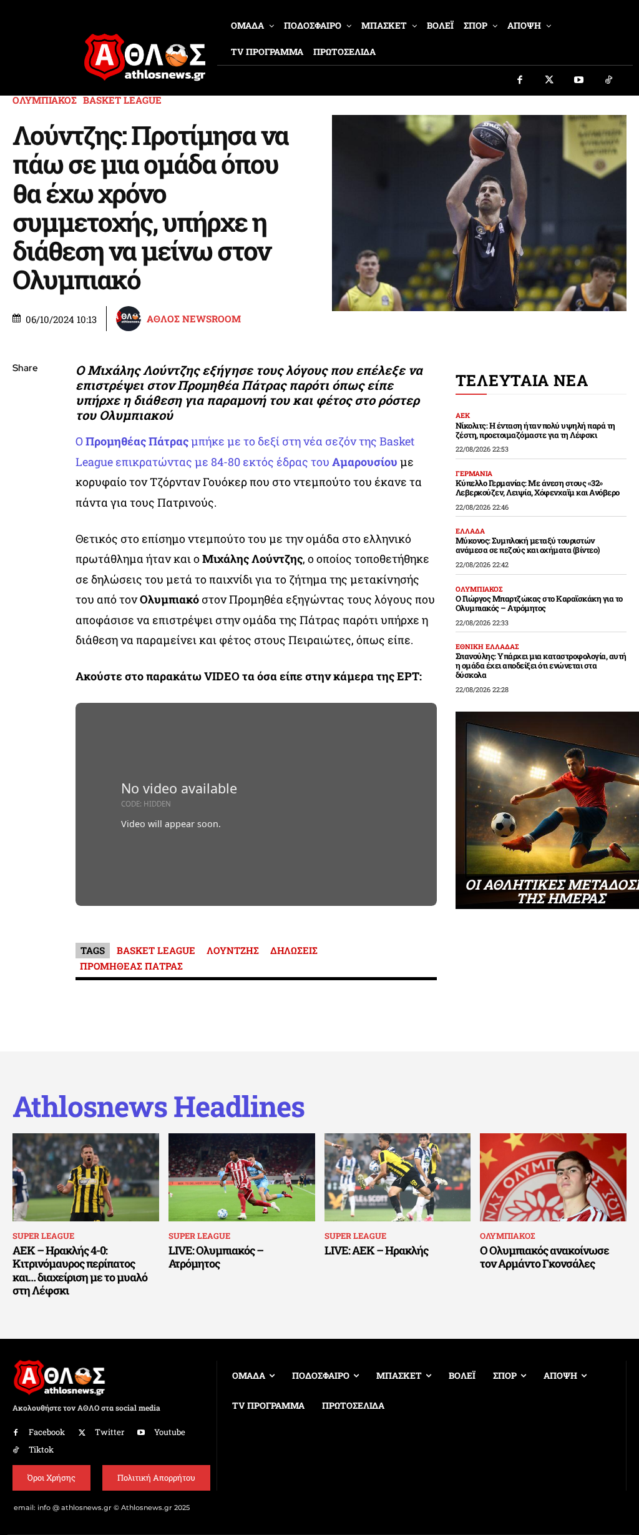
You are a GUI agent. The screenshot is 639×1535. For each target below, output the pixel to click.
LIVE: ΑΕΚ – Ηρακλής (376, 1250)
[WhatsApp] (24, 457)
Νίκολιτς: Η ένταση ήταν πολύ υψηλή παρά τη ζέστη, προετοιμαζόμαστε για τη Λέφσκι (535, 430)
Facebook (47, 1432)
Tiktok (41, 1449)
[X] (24, 427)
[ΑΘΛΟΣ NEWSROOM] (130, 318)
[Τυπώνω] (24, 574)
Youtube (169, 1432)
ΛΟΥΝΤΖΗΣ (233, 950)
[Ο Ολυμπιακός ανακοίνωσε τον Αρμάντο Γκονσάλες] (553, 1177)
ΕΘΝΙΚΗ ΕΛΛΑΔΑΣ (487, 646)
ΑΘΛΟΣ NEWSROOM (194, 319)
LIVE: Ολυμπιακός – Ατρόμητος (215, 1257)
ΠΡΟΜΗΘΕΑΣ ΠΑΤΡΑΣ (131, 966)
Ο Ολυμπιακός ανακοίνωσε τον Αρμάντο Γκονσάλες (544, 1257)
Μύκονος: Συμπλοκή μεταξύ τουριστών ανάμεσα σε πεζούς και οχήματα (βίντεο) (528, 545)
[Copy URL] (24, 545)
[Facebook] (520, 80)
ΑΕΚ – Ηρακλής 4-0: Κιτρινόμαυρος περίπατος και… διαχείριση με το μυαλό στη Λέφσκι (79, 1270)
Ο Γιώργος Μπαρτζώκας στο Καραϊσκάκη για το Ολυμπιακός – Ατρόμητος (539, 603)
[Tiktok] (609, 80)
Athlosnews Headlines (158, 1106)
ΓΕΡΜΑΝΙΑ (474, 473)
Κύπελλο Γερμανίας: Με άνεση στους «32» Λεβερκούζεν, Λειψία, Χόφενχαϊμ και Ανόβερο (538, 487)
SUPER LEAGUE (43, 1235)
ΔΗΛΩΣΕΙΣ (294, 950)
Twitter (109, 1432)
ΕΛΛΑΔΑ (470, 531)
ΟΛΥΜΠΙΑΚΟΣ (44, 100)
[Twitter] (550, 80)
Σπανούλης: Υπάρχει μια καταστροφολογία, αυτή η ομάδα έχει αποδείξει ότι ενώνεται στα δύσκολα (541, 665)
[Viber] (24, 486)
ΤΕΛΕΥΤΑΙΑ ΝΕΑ (522, 380)
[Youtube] (579, 80)
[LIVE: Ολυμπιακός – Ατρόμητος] (241, 1177)
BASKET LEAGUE (122, 100)
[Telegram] (24, 516)
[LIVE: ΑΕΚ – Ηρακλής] (397, 1177)
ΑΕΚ (463, 415)
